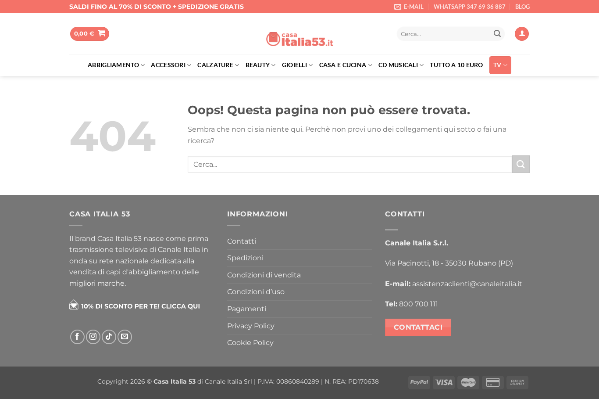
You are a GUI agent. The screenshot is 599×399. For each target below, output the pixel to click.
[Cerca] (381, 34)
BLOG (522, 6)
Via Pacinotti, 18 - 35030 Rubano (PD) (449, 263)
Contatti (241, 241)
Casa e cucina (343, 64)
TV (497, 64)
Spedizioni (245, 258)
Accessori (168, 64)
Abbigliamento (113, 64)
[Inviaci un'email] (125, 337)
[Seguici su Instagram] (93, 337)
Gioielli (294, 64)
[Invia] (497, 33)
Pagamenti (246, 309)
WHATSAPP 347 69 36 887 (470, 6)
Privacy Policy (251, 326)
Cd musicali (398, 64)
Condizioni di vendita (264, 275)
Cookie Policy (250, 342)
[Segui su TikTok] (109, 337)
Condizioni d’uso (256, 292)
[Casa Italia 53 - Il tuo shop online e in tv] (299, 34)
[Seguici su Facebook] (77, 337)
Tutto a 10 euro (456, 64)
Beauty (258, 64)
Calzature (215, 64)
